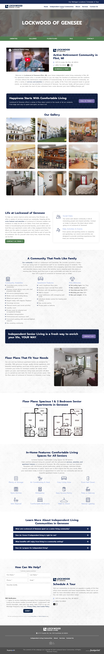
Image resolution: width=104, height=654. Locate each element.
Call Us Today (86, 101)
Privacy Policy (33, 616)
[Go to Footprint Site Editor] (93, 650)
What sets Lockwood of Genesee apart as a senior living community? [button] (42, 529)
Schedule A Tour (93, 2)
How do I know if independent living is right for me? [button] (35, 535)
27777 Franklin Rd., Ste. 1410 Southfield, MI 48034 (53, 633)
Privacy (55, 651)
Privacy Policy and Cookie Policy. (38, 606)
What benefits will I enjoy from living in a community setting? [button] (39, 541)
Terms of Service (42, 616)
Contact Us (88, 336)
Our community (27, 262)
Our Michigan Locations (77, 2)
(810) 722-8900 (61, 65)
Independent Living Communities (41, 638)
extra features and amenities (15, 221)
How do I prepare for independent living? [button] (31, 548)
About (56, 638)
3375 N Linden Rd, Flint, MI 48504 (66, 62)
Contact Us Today (14, 241)
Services (62, 638)
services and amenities (34, 82)
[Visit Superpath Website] (11, 651)
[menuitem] (46, 6)
